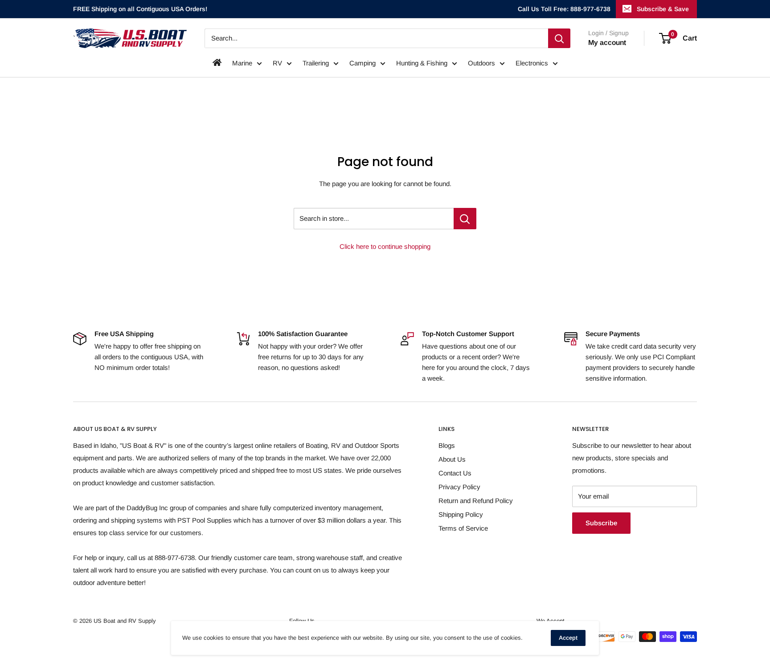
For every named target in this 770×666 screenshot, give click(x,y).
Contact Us (454, 473)
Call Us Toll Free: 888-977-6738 (564, 8)
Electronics (532, 63)
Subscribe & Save (663, 8)
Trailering (316, 63)
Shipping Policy (460, 514)
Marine (242, 63)
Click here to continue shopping (385, 246)
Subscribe (601, 523)
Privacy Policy (459, 487)
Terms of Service (463, 528)
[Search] (559, 38)
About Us (452, 459)
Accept (568, 637)
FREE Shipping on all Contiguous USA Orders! (140, 8)
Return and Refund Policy (475, 500)
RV (277, 63)
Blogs (446, 445)
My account (607, 42)
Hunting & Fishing (421, 63)
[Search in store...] (465, 218)
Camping (362, 63)
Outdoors (481, 63)
